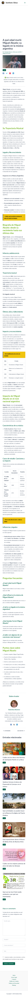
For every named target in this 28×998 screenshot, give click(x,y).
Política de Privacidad (14, 983)
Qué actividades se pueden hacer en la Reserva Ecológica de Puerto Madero (14, 813)
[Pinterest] (10, 73)
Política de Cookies (14, 981)
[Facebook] (3, 73)
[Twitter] (6, 73)
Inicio (14, 975)
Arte (4, 70)
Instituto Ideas (12, 3)
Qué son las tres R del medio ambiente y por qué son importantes (12, 894)
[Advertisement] (14, 20)
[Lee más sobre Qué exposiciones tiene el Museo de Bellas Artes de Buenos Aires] (14, 829)
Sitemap (14, 985)
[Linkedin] (13, 73)
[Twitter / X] (14, 724)
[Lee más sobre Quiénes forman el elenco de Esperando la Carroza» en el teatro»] (14, 773)
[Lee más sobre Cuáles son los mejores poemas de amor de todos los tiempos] (14, 854)
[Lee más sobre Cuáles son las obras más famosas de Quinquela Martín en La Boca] (14, 748)
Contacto (14, 979)
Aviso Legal (14, 977)
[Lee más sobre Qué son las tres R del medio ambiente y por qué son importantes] (14, 881)
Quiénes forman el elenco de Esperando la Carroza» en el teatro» (12, 784)
